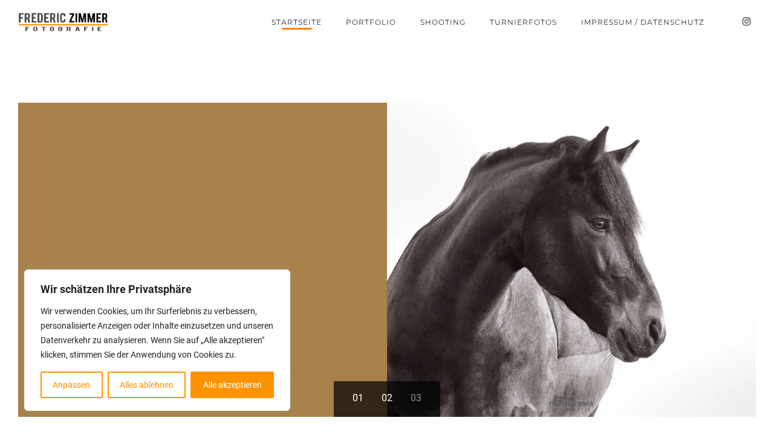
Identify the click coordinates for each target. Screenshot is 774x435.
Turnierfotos (523, 22)
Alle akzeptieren (232, 385)
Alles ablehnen (147, 385)
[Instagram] (747, 21)
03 (416, 398)
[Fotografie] (63, 22)
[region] (157, 340)
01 (358, 398)
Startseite (297, 22)
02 (387, 398)
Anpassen (71, 385)
